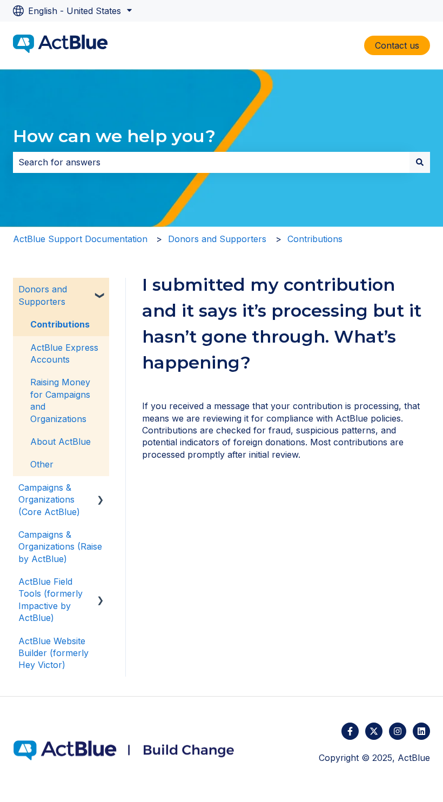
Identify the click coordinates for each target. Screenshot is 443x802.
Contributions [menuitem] (60, 324)
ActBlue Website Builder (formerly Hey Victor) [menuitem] (53, 653)
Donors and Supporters (217, 238)
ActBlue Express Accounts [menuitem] (64, 353)
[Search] (420, 162)
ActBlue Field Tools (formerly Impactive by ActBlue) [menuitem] (50, 599)
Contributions (315, 238)
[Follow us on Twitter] (373, 731)
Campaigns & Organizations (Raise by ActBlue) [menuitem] (60, 546)
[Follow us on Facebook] (350, 731)
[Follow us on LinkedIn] (421, 731)
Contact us (397, 45)
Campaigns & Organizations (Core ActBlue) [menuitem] (49, 499)
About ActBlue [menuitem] (60, 441)
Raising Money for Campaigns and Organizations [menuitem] (60, 400)
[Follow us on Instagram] (397, 731)
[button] (100, 290)
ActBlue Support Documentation (80, 238)
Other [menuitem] (41, 464)
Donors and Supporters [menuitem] (42, 295)
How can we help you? (114, 135)
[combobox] (211, 162)
